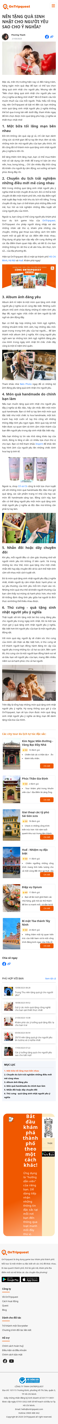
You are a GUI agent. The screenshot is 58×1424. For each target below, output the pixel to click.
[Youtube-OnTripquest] (11, 1361)
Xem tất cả (50, 978)
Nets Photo (26, 384)
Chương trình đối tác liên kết (16, 1330)
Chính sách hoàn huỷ (12, 1345)
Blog (4, 1309)
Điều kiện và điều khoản (14, 1350)
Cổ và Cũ (22, 486)
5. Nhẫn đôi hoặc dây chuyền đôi (20, 1089)
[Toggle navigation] (53, 6)
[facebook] (47, 37)
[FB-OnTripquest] (5, 1361)
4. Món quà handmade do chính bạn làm (24, 1086)
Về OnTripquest (10, 1296)
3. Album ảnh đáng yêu (16, 1082)
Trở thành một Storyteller (15, 1325)
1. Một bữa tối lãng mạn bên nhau (21, 1070)
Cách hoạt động (10, 1301)
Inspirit (39, 443)
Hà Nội (11, 260)
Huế (21, 260)
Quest (5, 1305)
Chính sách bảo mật (12, 1354)
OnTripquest (48, 220)
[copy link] (51, 37)
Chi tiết (47, 766)
